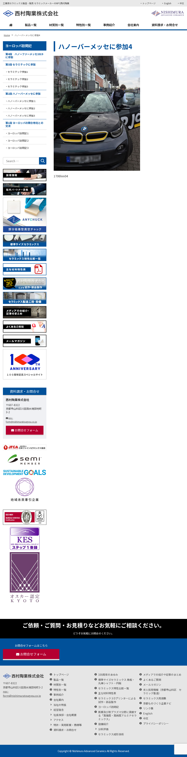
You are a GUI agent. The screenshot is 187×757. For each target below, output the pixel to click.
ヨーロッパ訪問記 (18, 45)
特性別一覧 (83, 25)
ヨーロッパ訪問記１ (18, 133)
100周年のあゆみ (108, 674)
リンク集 (148, 708)
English (167, 3)
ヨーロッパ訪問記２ (18, 140)
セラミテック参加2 (18, 79)
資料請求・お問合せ (165, 25)
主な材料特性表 (107, 693)
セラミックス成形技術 (111, 734)
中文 (182, 3)
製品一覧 (31, 25)
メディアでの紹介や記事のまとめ (162, 674)
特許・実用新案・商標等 (68, 725)
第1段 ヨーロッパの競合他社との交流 (24, 124)
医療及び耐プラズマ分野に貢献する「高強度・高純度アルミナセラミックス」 (117, 715)
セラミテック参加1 (18, 72)
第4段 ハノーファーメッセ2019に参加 (24, 55)
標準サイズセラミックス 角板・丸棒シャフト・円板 (116, 681)
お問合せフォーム (26, 430)
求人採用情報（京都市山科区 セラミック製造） (162, 691)
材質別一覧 (56, 25)
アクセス (59, 720)
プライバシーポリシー (156, 723)
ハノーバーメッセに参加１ (22, 101)
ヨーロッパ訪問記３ (18, 148)
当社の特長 (60, 705)
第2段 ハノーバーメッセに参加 (23, 93)
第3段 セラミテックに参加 (20, 64)
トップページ (149, 3)
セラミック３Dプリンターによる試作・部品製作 (117, 700)
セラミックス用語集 (154, 698)
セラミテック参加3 (18, 86)
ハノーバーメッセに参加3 (21, 115)
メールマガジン (152, 684)
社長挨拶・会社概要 (65, 715)
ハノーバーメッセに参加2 (21, 108)
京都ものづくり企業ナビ (157, 703)
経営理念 (59, 710)
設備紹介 (103, 724)
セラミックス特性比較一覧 (113, 688)
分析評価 (103, 729)
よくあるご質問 (152, 679)
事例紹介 (109, 25)
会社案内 (133, 25)
